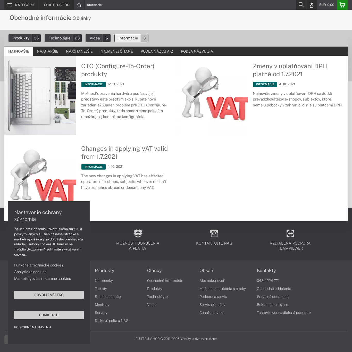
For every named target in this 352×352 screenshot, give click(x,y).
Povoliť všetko (49, 295)
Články (154, 270)
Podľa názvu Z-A (197, 51)
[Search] (301, 5)
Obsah (206, 270)
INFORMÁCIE (94, 84)
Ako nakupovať (211, 281)
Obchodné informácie (165, 281)
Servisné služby (212, 305)
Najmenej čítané (116, 51)
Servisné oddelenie (273, 297)
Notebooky (104, 281)
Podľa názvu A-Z (157, 51)
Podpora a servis (213, 297)
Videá (99, 38)
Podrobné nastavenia (33, 327)
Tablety (101, 289)
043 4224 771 (268, 281)
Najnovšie (18, 51)
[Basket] (342, 5)
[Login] (311, 5)
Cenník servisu (211, 313)
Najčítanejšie (79, 51)
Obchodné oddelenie (274, 289)
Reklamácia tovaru (272, 305)
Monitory (102, 305)
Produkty (26, 38)
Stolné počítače (108, 297)
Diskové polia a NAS (111, 321)
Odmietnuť (49, 315)
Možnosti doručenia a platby (222, 289)
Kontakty (266, 270)
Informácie (94, 5)
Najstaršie (47, 51)
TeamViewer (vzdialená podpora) (284, 313)
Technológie (64, 38)
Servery (101, 313)
